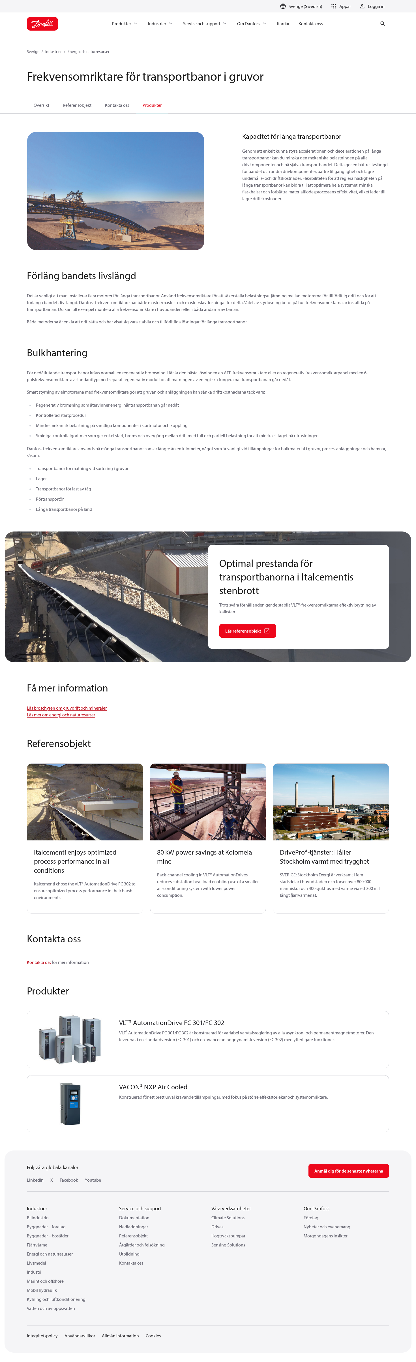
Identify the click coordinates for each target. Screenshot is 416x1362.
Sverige (33, 51)
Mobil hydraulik (42, 1290)
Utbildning (129, 1254)
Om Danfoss (316, 1208)
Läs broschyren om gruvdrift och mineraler (67, 708)
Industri (34, 1272)
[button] (340, 6)
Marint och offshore (45, 1281)
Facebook (69, 1180)
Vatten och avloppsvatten (51, 1308)
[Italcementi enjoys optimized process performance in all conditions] (85, 802)
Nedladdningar (133, 1226)
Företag (311, 1217)
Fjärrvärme (37, 1245)
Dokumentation (134, 1217)
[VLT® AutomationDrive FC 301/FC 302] (69, 1039)
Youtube (93, 1180)
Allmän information (120, 1335)
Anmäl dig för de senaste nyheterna (348, 1171)
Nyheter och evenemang (327, 1226)
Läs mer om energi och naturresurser (61, 715)
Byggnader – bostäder (47, 1236)
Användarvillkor (80, 1335)
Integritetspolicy (42, 1335)
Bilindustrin (38, 1217)
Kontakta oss (117, 105)
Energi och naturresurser (89, 51)
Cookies (153, 1335)
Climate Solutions (228, 1217)
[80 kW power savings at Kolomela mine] (208, 802)
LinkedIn (35, 1180)
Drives (217, 1226)
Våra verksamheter (231, 1208)
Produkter (152, 105)
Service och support (140, 1208)
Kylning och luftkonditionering (56, 1299)
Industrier (53, 51)
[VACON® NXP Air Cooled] (69, 1103)
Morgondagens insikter (326, 1236)
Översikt (41, 105)
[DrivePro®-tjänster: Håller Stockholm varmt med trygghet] (331, 802)
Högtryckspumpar (228, 1236)
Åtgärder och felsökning (142, 1245)
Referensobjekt (77, 105)
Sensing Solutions (228, 1245)
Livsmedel (36, 1263)
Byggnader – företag (46, 1226)
